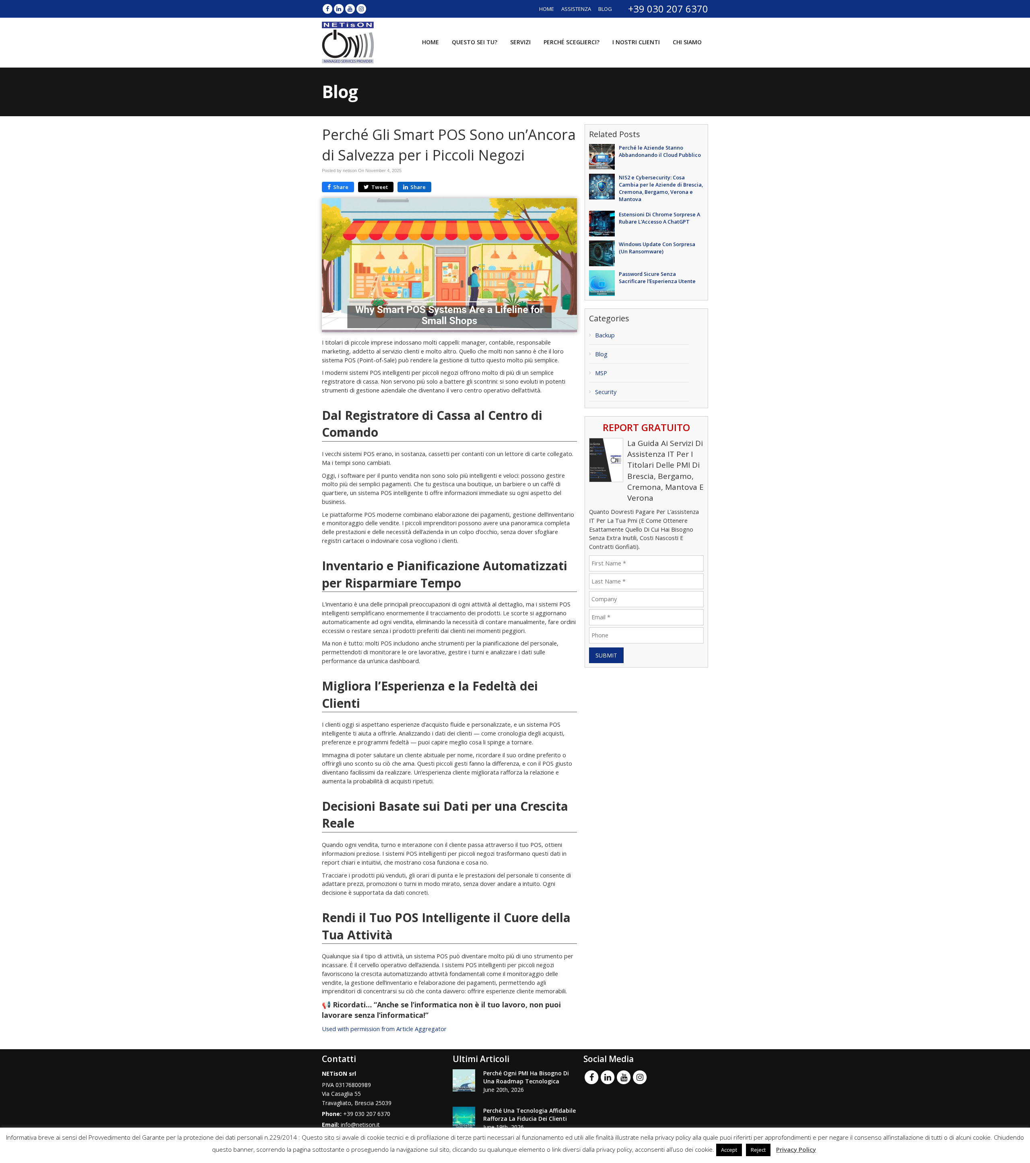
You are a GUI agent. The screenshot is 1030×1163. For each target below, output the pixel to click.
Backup (605, 335)
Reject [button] (758, 1149)
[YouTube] (350, 8)
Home (546, 8)
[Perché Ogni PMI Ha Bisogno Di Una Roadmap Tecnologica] (464, 1080)
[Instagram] (361, 8)
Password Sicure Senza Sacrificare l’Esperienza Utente (657, 277)
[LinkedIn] (338, 8)
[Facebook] (327, 8)
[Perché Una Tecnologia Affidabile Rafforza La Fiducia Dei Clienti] (464, 1118)
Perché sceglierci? (571, 42)
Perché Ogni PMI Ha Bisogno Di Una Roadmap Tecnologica (526, 1077)
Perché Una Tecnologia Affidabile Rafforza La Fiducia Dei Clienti (529, 1114)
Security (605, 392)
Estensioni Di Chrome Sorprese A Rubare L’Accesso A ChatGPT (659, 218)
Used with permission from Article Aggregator (384, 1029)
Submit (606, 655)
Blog (605, 8)
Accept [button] (729, 1149)
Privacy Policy (796, 1149)
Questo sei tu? (474, 42)
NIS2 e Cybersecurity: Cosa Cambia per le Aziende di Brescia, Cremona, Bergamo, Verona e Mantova (661, 188)
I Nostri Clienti (636, 42)
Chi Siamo (687, 42)
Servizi (520, 42)
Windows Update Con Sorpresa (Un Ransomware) (657, 247)
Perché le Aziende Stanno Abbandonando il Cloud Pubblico (660, 151)
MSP (601, 373)
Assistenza (576, 8)
